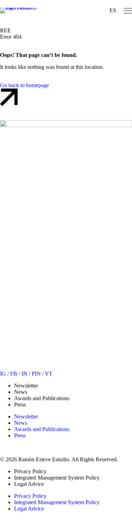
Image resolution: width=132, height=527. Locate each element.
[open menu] (128, 10)
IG (3, 374)
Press (20, 405)
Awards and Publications (41, 398)
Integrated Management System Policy (57, 478)
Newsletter (26, 386)
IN (24, 374)
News (20, 392)
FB (13, 374)
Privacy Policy (30, 471)
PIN (36, 374)
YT (48, 374)
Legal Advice (29, 484)
